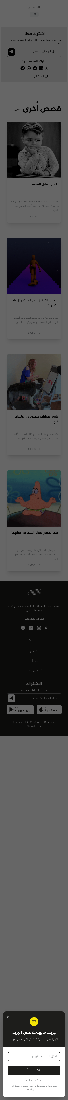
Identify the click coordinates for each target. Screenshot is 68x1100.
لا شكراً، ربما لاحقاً (34, 1080)
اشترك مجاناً (34, 1070)
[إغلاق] (8, 1017)
